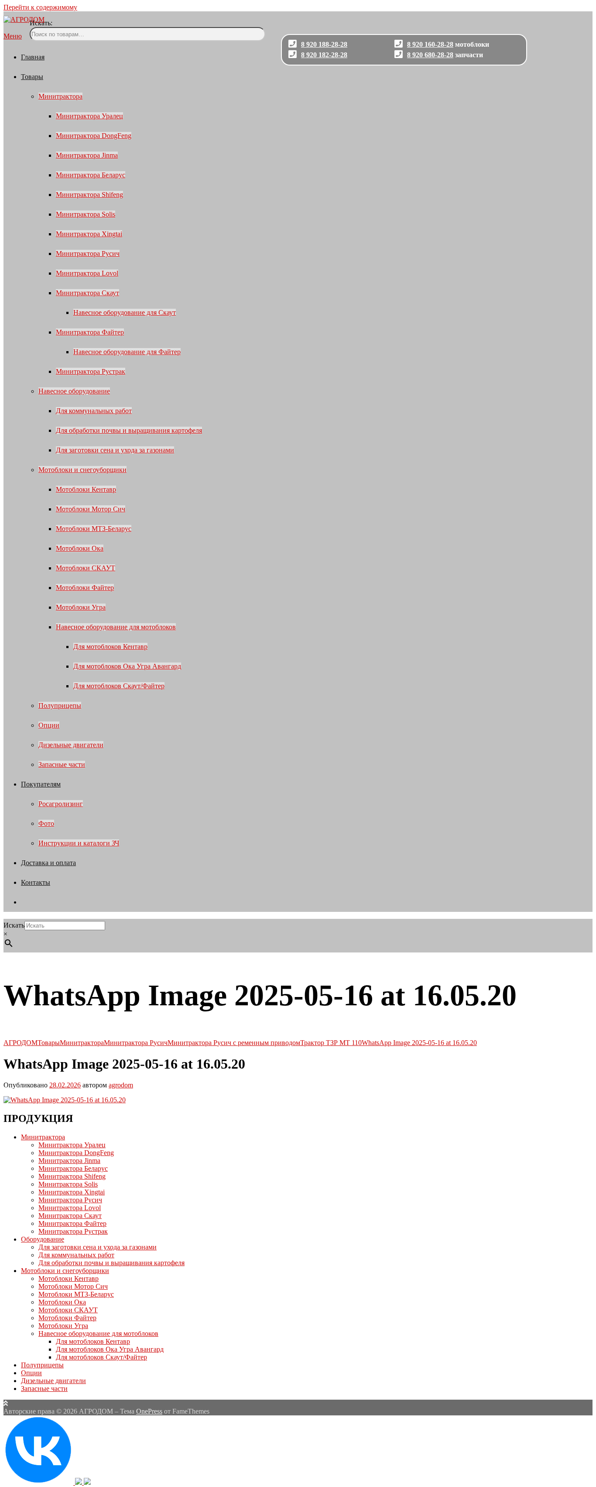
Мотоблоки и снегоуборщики (82, 469)
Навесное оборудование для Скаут (124, 312)
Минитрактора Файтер (90, 332)
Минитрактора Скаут (87, 293)
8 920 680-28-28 (430, 55)
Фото (46, 823)
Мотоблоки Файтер (85, 587)
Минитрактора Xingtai (89, 234)
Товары (32, 76)
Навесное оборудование (74, 391)
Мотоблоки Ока (79, 548)
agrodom (121, 1085)
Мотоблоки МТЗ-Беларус (93, 528)
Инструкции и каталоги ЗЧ (78, 843)
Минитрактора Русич (88, 253)
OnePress (149, 1411)
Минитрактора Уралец (89, 116)
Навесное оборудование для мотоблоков (116, 627)
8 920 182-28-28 (324, 55)
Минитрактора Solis (85, 214)
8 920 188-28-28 (324, 44)
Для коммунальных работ (94, 410)
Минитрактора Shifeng (89, 194)
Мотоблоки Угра (81, 607)
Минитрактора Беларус (90, 175)
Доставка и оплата (48, 862)
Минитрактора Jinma (87, 155)
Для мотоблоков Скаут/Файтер (118, 686)
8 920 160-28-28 (430, 44)
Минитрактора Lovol (87, 273)
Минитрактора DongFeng (93, 135)
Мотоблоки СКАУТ (85, 568)
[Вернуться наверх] (5, 1403)
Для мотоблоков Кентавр (110, 646)
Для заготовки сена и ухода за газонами (115, 450)
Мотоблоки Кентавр (86, 489)
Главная (33, 57)
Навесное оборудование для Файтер (127, 351)
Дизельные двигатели (70, 745)
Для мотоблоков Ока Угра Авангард (127, 666)
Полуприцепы (59, 705)
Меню (12, 36)
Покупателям (41, 784)
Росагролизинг (60, 803)
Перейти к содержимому (40, 7)
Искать (13, 925)
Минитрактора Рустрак (90, 371)
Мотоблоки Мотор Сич (90, 509)
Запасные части (61, 764)
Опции (48, 725)
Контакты (35, 882)
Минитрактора (60, 96)
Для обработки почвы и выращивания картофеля (129, 430)
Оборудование (42, 1239)
